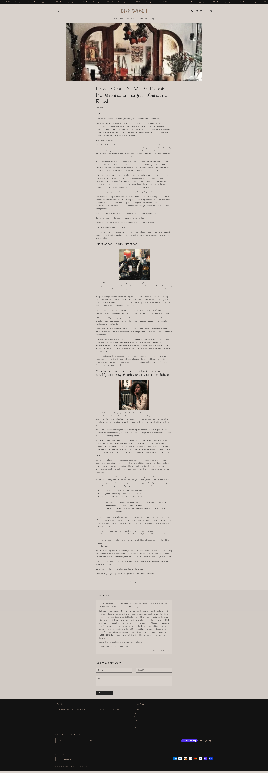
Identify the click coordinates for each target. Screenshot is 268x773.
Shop (136, 713)
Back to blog (135, 582)
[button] (57, 11)
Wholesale (138, 717)
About (136, 720)
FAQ (135, 724)
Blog (135, 728)
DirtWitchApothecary (66, 766)
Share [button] (100, 113)
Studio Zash (88, 766)
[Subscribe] (90, 740)
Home (136, 709)
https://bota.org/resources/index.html (120, 508)
